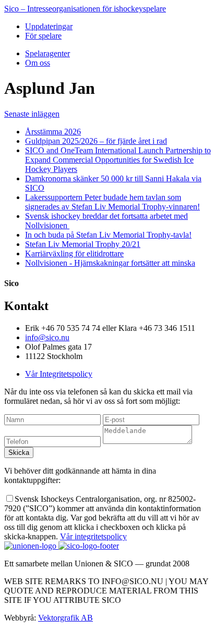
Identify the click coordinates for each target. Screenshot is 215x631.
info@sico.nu (47, 337)
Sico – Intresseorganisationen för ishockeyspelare (85, 8)
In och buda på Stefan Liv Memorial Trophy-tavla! (108, 234)
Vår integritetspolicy (93, 536)
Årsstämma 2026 (53, 131)
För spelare (43, 35)
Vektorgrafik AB (65, 617)
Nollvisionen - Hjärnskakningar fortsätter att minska (110, 262)
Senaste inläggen (31, 113)
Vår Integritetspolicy (58, 373)
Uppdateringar (49, 26)
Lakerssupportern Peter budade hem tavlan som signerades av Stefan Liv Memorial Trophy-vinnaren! (112, 202)
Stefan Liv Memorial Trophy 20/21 (82, 244)
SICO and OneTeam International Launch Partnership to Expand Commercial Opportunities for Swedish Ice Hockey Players (118, 160)
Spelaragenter (47, 53)
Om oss (37, 62)
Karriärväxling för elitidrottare (74, 253)
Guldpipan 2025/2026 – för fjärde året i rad (96, 141)
